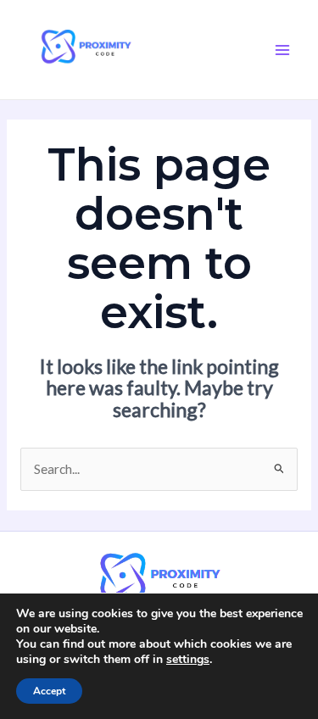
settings (187, 659)
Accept (49, 691)
